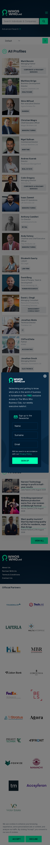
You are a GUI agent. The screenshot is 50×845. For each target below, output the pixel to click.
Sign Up (25, 461)
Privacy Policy (26, 454)
